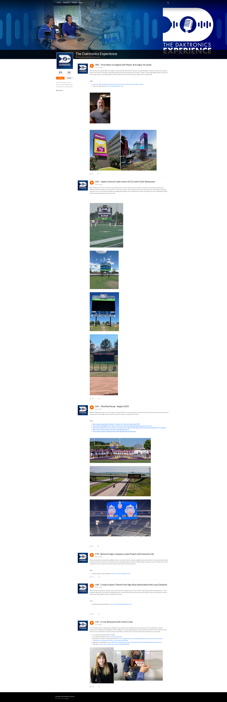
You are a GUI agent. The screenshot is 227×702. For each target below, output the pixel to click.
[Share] (98, 174)
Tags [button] (80, 2)
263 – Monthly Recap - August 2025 (112, 406)
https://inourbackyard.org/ (114, 636)
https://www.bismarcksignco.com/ (120, 573)
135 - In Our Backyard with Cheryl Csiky (114, 622)
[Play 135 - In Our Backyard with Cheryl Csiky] (92, 623)
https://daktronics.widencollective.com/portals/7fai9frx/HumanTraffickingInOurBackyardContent (135, 642)
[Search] (168, 2)
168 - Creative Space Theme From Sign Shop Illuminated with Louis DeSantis (131, 584)
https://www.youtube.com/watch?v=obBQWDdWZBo (114, 644)
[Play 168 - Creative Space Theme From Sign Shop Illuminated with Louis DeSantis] (92, 586)
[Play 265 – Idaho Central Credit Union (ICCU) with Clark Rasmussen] (92, 183)
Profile (74, 2)
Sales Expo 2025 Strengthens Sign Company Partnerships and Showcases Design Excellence (118, 84)
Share (61, 78)
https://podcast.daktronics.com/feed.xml (88, 57)
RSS (70, 78)
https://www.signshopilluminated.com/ (121, 604)
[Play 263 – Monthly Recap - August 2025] (92, 407)
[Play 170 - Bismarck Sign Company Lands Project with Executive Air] (92, 555)
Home (59, 2)
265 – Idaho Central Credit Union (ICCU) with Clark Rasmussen (125, 181)
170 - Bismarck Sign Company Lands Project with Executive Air (124, 554)
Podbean (67, 698)
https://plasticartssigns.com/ (115, 86)
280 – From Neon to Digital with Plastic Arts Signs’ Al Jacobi (123, 65)
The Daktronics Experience (96, 54)
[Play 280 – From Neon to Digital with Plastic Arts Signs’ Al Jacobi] (92, 66)
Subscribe (66, 2)
